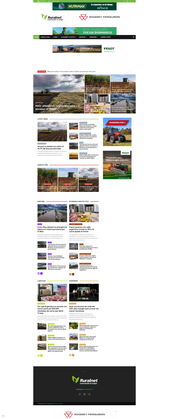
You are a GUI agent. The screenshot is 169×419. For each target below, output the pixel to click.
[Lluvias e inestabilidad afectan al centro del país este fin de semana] (41, 256)
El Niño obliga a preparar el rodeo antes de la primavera (57, 338)
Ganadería (93, 37)
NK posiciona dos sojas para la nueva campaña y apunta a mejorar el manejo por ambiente (88, 328)
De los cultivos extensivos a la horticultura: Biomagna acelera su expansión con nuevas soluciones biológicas (88, 349)
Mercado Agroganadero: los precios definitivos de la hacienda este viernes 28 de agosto (57, 328)
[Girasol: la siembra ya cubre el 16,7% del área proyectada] (52, 131)
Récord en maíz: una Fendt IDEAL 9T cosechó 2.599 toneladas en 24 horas (87, 338)
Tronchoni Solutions (58, 403)
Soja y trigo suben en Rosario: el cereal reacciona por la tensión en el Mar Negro (89, 156)
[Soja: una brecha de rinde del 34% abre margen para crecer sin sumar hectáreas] (84, 292)
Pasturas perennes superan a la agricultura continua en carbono (47, 188)
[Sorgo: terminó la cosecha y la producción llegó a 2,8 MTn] (123, 84)
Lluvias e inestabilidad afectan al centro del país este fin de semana (56, 257)
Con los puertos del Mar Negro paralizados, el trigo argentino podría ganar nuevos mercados (88, 127)
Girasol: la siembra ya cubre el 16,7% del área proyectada (50, 147)
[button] (134, 37)
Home (36, 37)
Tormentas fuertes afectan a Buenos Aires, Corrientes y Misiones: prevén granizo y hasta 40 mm (88, 146)
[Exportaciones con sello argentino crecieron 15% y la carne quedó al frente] (97, 103)
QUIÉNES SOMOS (106, 37)
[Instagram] (127, 1)
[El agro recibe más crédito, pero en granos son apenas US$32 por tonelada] (73, 136)
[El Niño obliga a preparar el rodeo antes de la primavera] (41, 337)
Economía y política (68, 37)
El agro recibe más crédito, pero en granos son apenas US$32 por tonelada (88, 136)
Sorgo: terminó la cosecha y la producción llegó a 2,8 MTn (68, 188)
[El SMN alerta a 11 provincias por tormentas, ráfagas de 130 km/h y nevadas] (41, 266)
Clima (55, 37)
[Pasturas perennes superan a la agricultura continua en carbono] (97, 84)
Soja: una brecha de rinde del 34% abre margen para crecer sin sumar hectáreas (84, 308)
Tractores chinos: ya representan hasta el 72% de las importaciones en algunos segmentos (88, 268)
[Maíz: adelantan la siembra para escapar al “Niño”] (58, 93)
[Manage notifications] (3, 415)
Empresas (82, 37)
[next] (130, 72)
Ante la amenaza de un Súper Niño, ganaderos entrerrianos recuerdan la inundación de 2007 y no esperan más (57, 349)
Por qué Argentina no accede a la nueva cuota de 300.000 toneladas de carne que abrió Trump (52, 309)
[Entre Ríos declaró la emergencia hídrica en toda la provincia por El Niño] (123, 103)
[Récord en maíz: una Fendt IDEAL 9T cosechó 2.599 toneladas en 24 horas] (73, 337)
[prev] (127, 72)
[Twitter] (130, 1)
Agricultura (45, 37)
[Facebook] (124, 1)
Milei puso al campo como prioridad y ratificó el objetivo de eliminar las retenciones (71, 71)
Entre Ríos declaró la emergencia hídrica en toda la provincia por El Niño (52, 229)
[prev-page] (38, 195)
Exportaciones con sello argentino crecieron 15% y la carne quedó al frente (81, 229)
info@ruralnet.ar (88, 389)
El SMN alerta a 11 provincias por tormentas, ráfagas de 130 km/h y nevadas (57, 267)
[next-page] (41, 195)
